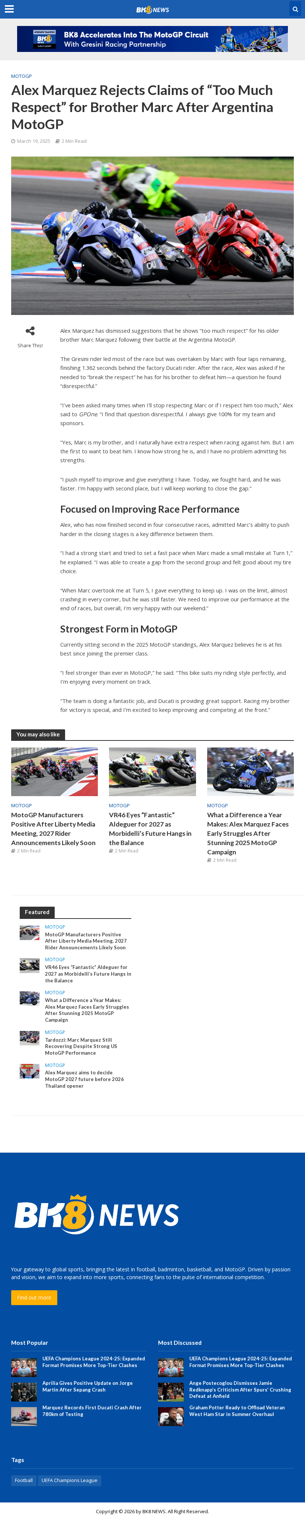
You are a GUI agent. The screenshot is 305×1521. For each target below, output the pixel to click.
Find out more (34, 1297)
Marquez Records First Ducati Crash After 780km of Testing (92, 1411)
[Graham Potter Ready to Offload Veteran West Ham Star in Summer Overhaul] (171, 1415)
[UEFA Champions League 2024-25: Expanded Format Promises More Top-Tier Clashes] (24, 1366)
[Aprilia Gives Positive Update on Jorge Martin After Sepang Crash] (24, 1391)
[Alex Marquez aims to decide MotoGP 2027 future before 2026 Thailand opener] (29, 1070)
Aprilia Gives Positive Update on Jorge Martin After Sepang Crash (87, 1386)
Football (24, 1480)
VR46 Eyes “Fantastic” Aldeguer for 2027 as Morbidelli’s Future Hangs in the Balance (150, 829)
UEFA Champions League (69, 1480)
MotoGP (21, 76)
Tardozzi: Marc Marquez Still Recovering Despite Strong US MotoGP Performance (81, 1046)
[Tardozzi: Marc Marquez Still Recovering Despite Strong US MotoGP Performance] (29, 1037)
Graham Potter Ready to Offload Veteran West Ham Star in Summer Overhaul (237, 1411)
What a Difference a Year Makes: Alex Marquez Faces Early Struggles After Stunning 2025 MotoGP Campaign (248, 833)
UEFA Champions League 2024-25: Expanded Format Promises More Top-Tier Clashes (93, 1362)
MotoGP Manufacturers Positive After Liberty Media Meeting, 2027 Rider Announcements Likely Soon (53, 829)
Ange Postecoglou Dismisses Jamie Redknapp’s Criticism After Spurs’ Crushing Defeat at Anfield (240, 1389)
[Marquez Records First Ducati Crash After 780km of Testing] (24, 1415)
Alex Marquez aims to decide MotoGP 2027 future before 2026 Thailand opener (84, 1079)
